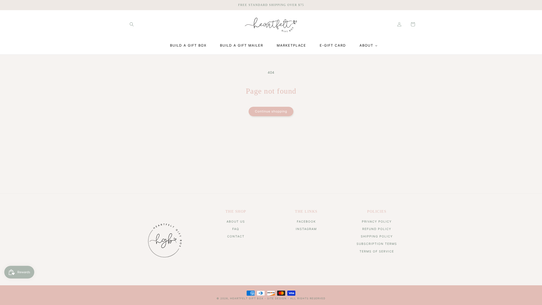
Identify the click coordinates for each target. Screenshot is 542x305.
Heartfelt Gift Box (246, 298)
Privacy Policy (377, 221)
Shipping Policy (377, 236)
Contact (236, 236)
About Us (236, 221)
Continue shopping (271, 111)
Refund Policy (376, 229)
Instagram (306, 229)
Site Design (277, 298)
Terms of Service (376, 251)
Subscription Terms (377, 243)
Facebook (306, 221)
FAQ (235, 229)
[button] (131, 24)
